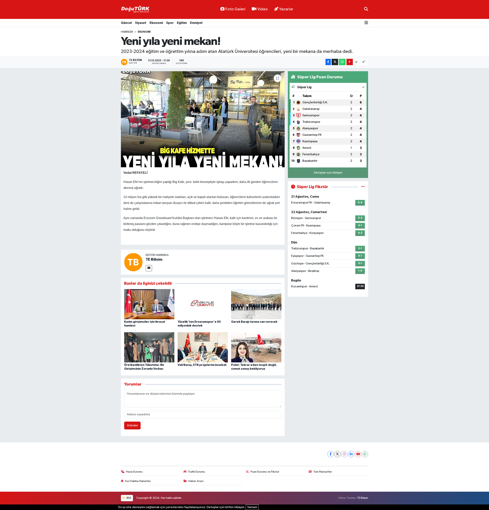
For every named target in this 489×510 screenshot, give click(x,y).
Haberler (127, 32)
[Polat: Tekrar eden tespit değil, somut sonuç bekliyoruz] (256, 347)
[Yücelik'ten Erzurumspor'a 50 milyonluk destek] (203, 304)
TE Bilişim (362, 497)
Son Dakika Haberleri (138, 481)
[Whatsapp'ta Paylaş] (342, 62)
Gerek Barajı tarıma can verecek (254, 321)
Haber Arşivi (195, 481)
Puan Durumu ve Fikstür (265, 471)
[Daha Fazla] (350, 62)
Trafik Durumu (196, 471)
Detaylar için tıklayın (328, 172)
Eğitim (182, 22)
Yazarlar (286, 9)
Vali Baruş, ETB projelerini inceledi (202, 364)
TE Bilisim (154, 259)
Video (262, 9)
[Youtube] (358, 454)
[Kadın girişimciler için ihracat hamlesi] (149, 304)
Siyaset (140, 22)
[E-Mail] (149, 268)
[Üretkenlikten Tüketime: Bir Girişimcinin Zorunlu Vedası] (149, 347)
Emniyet (196, 22)
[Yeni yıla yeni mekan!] (203, 119)
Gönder (132, 425)
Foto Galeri (235, 9)
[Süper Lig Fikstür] (363, 186)
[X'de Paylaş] (335, 62)
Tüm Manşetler (322, 471)
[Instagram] (344, 454)
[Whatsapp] (365, 454)
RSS (128, 497)
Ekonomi (156, 22)
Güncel (126, 22)
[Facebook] (330, 454)
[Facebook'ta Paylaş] (328, 62)
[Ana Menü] (366, 23)
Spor (170, 22)
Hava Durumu (134, 471)
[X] (337, 454)
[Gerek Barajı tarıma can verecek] (256, 304)
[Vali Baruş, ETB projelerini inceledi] (203, 347)
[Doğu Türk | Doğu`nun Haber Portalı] (135, 9)
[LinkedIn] (351, 454)
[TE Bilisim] (133, 262)
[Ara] (366, 9)
